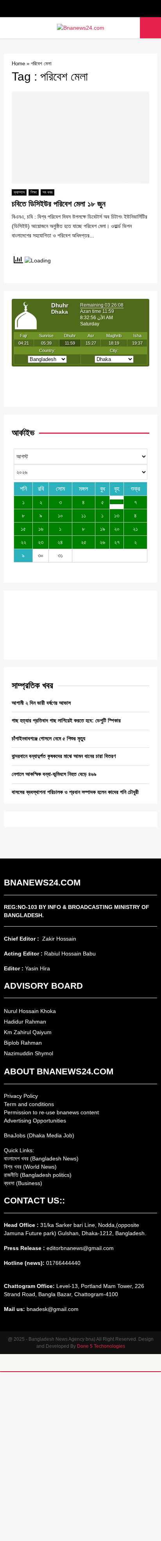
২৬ (102, 542)
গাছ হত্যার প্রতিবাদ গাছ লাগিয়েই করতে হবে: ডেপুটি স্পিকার (66, 720)
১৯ (102, 529)
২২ (23, 542)
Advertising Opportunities (35, 1120)
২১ (135, 529)
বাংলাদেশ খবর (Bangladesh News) (41, 1158)
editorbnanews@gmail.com (80, 1248)
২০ (117, 529)
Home (18, 63)
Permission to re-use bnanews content (51, 1112)
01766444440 (63, 1263)
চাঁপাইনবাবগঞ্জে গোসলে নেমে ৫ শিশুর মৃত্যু (48, 738)
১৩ (116, 515)
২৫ (83, 542)
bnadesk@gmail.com (52, 1309)
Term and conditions (29, 1104)
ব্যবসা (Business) (23, 1183)
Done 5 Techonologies (101, 1346)
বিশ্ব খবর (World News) (30, 1167)
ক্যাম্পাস (19, 192)
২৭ (117, 542)
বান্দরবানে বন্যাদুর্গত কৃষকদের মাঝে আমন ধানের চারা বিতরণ (64, 756)
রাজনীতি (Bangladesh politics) (38, 1175)
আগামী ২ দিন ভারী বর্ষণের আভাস (41, 703)
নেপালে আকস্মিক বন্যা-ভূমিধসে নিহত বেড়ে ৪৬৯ (54, 774)
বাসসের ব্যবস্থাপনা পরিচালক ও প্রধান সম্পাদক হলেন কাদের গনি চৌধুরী (75, 792)
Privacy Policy (21, 1096)
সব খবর (47, 192)
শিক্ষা (33, 192)
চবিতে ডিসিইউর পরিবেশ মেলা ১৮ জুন (59, 203)
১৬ (40, 529)
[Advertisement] (80, 1456)
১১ (83, 515)
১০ (60, 515)
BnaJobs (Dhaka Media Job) (39, 1135)
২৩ (40, 542)
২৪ (60, 542)
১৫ (23, 529)
